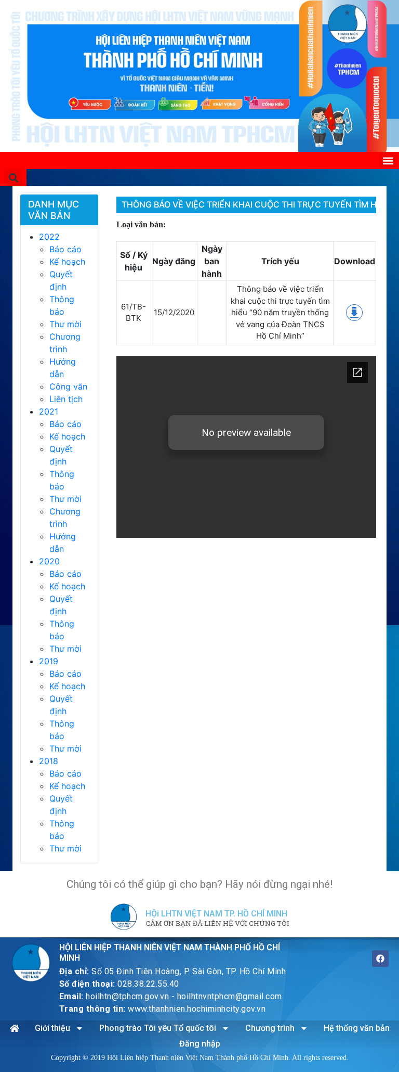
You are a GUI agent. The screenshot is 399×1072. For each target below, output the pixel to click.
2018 (48, 761)
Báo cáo (65, 249)
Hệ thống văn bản (357, 1028)
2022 (49, 236)
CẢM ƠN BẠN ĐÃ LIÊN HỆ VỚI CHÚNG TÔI (217, 923)
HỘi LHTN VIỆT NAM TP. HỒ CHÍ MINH (216, 914)
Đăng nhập (199, 1044)
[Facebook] (380, 958)
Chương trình (270, 1028)
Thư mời (65, 324)
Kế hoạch (67, 261)
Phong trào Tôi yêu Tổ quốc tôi (157, 1028)
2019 (48, 661)
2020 (49, 561)
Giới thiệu (52, 1028)
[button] (387, 160)
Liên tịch (66, 399)
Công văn (68, 386)
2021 (48, 411)
